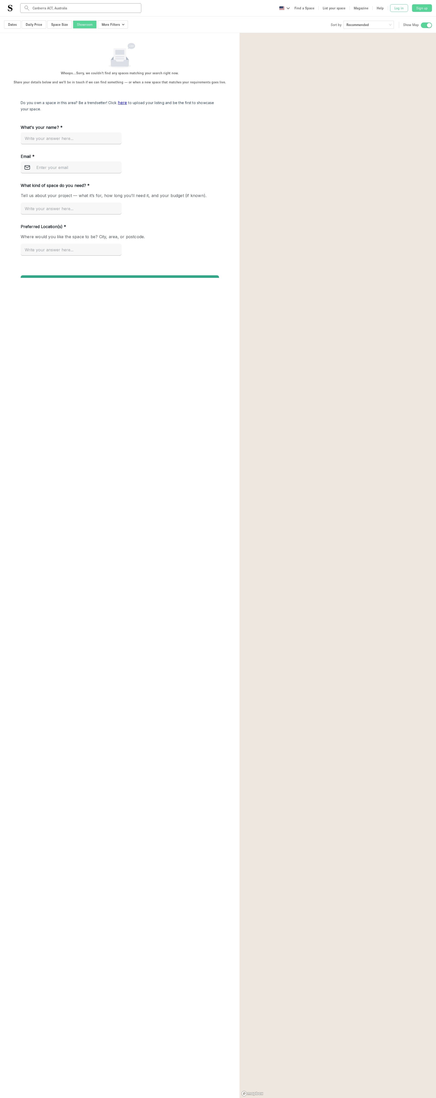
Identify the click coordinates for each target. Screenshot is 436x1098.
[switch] (426, 25)
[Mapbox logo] (252, 1093)
